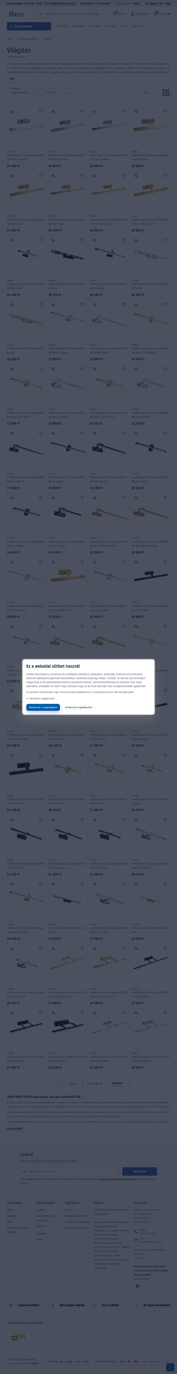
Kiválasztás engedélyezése (78, 707)
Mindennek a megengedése (43, 707)
